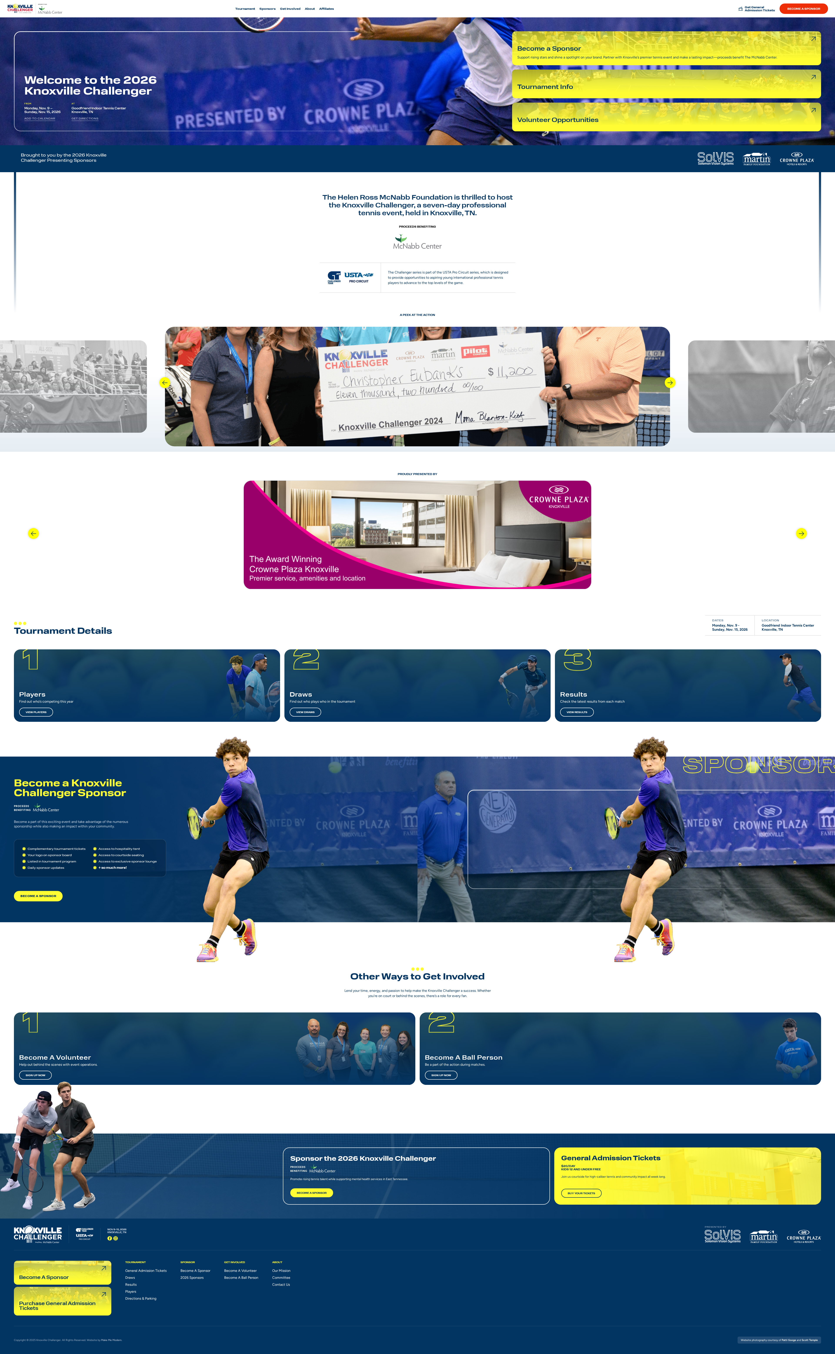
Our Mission (281, 1271)
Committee (281, 1278)
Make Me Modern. (111, 1340)
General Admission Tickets (146, 1271)
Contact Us (281, 1284)
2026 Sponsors (192, 1278)
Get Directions (85, 118)
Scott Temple (810, 1340)
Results (131, 1284)
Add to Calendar (39, 118)
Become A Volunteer (240, 1271)
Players (130, 1291)
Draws (130, 1278)
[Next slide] (670, 382)
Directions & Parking (140, 1298)
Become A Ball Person (241, 1278)
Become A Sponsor (38, 896)
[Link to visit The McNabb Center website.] (417, 241)
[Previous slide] (164, 382)
